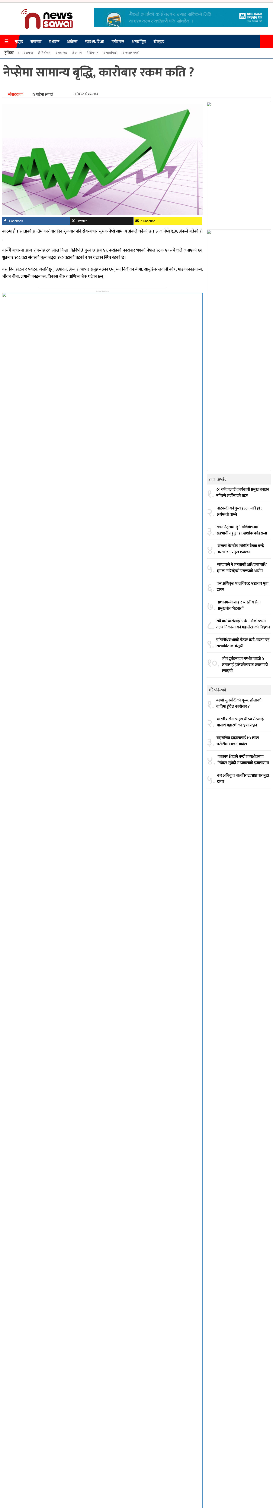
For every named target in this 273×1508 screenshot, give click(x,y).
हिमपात (93, 53)
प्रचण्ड (29, 53)
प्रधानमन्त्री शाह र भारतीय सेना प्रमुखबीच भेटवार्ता (239, 605)
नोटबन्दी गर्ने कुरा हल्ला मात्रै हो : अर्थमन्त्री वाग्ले (239, 511)
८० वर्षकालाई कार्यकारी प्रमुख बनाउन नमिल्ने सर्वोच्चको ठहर (242, 493)
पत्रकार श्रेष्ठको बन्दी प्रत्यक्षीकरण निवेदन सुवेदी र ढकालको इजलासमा (243, 760)
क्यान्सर (62, 53)
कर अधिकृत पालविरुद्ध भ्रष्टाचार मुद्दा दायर (243, 587)
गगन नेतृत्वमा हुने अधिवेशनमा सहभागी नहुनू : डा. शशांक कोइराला (241, 530)
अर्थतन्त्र (72, 42)
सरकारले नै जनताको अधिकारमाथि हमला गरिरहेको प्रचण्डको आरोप (242, 568)
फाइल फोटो (132, 53)
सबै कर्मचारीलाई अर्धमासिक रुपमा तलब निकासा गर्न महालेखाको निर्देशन (243, 624)
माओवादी (111, 53)
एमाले (78, 53)
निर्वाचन (45, 53)
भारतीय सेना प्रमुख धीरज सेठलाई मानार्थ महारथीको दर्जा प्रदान (240, 722)
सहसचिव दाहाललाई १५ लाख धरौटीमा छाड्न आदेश (237, 741)
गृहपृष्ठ (19, 42)
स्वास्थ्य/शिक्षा (94, 42)
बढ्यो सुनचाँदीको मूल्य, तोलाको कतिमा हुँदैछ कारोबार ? (238, 703)
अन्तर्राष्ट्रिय (139, 42)
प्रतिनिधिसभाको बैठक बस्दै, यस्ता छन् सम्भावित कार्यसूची (242, 643)
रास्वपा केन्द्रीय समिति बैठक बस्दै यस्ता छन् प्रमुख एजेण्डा (241, 549)
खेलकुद (159, 42)
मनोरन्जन (118, 42)
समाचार (36, 42)
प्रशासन (54, 42)
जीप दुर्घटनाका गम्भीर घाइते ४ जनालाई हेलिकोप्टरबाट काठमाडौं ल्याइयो (245, 665)
